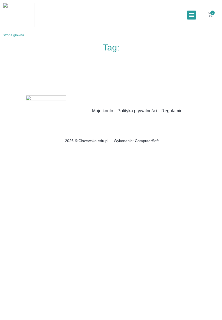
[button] (191, 15)
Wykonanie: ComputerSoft (136, 141)
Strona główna (13, 35)
